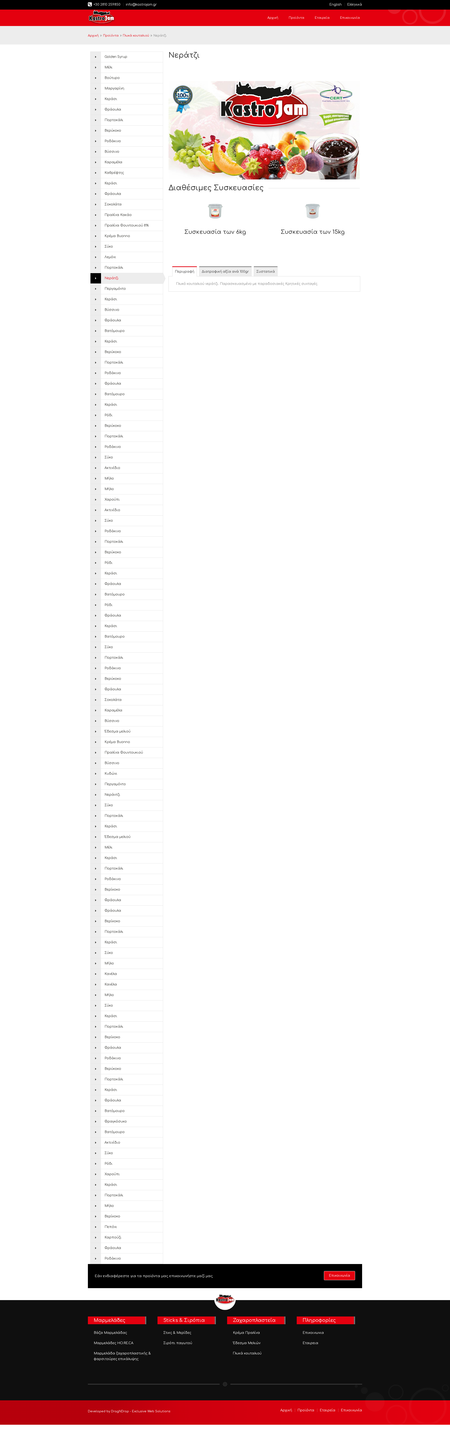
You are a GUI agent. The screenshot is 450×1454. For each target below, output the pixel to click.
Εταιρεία (322, 17)
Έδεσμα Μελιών (246, 1343)
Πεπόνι (111, 1227)
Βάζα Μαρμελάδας (110, 1333)
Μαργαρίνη (114, 88)
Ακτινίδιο (112, 468)
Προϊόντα (296, 17)
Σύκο (109, 246)
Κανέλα (111, 974)
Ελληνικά (354, 4)
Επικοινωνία (350, 17)
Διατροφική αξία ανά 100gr (225, 271)
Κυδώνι (111, 773)
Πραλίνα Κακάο (118, 215)
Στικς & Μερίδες (177, 1333)
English (335, 4)
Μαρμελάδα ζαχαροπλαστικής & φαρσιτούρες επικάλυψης (122, 1356)
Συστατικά (265, 271)
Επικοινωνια (313, 1333)
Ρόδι (108, 415)
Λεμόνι (110, 257)
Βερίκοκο (112, 889)
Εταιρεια (310, 1343)
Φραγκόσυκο (116, 1121)
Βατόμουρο (115, 331)
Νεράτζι (112, 278)
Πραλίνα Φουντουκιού (124, 752)
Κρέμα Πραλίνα (246, 1333)
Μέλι (108, 67)
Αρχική (272, 17)
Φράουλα (113, 109)
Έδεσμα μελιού (118, 731)
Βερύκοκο (113, 130)
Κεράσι (111, 99)
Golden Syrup (116, 57)
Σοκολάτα (113, 204)
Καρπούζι (113, 1237)
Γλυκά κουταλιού (136, 35)
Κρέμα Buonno (117, 236)
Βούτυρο (112, 78)
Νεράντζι (112, 794)
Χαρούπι (112, 499)
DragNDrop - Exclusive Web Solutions (140, 1411)
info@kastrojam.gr (141, 4)
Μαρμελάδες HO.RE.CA (113, 1343)
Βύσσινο (112, 151)
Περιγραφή (184, 271)
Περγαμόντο (115, 288)
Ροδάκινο (113, 141)
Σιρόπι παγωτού (177, 1343)
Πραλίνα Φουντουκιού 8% (127, 225)
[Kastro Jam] (101, 18)
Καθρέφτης (114, 173)
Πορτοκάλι (114, 120)
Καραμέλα (113, 162)
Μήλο (109, 478)
